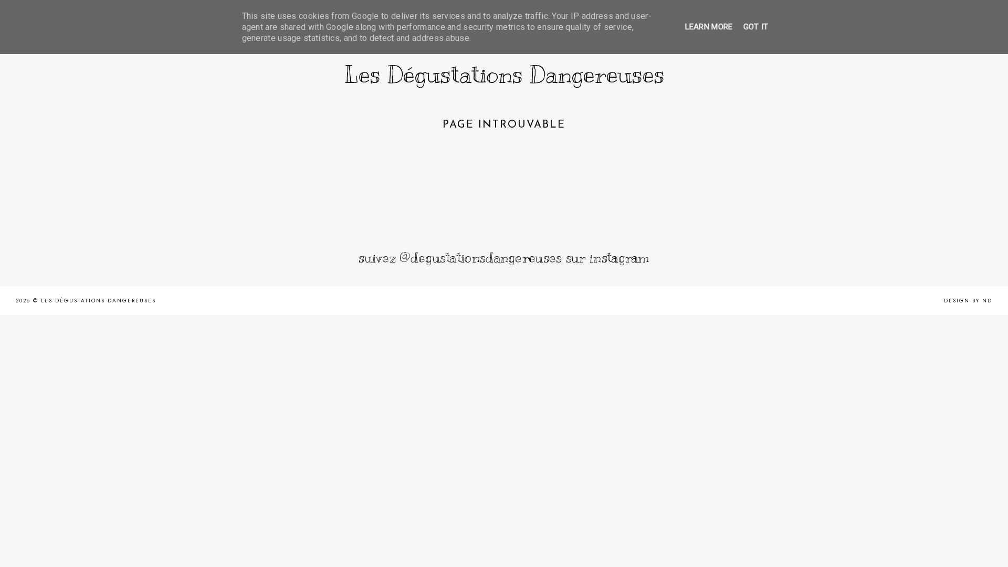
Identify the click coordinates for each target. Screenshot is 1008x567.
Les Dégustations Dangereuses (504, 74)
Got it (756, 27)
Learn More (709, 27)
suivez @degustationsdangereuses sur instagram (504, 257)
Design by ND (968, 300)
